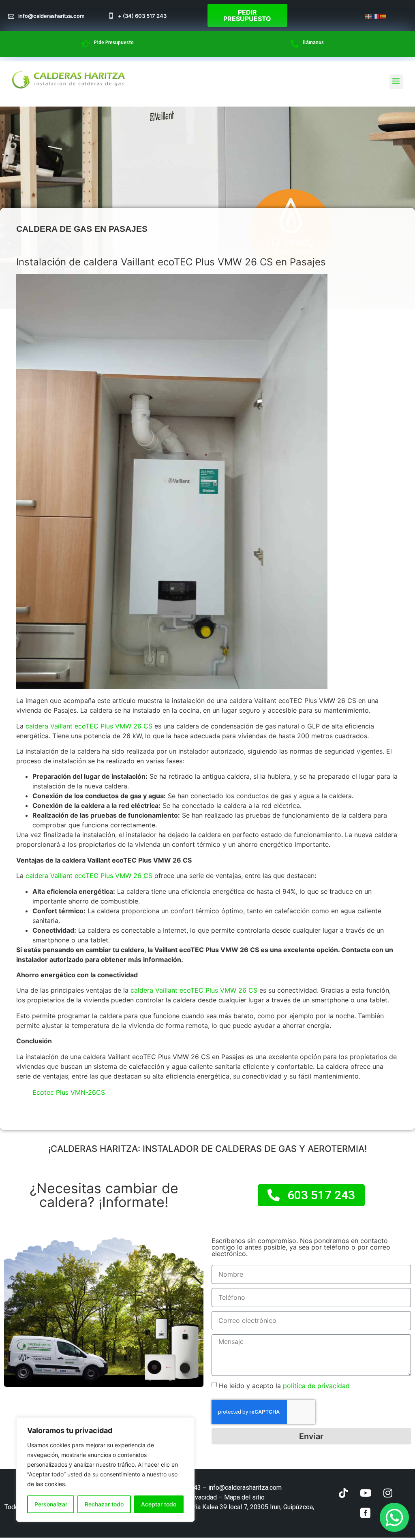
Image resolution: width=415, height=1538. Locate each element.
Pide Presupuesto (114, 42)
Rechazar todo (104, 1504)
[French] (376, 15)
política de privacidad (315, 1386)
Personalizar (50, 1504)
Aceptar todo (158, 1504)
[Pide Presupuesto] (86, 44)
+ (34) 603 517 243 (142, 16)
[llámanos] (295, 44)
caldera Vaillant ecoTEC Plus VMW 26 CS (90, 726)
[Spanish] (383, 15)
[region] (105, 1469)
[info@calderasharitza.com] (11, 16)
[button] (396, 82)
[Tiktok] (343, 1493)
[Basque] (368, 15)
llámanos (313, 42)
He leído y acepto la (284, 1386)
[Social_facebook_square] (365, 1513)
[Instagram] (388, 1493)
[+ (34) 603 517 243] (111, 16)
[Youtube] (365, 1493)
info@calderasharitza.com (51, 16)
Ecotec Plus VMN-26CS (68, 1092)
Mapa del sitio (244, 1497)
